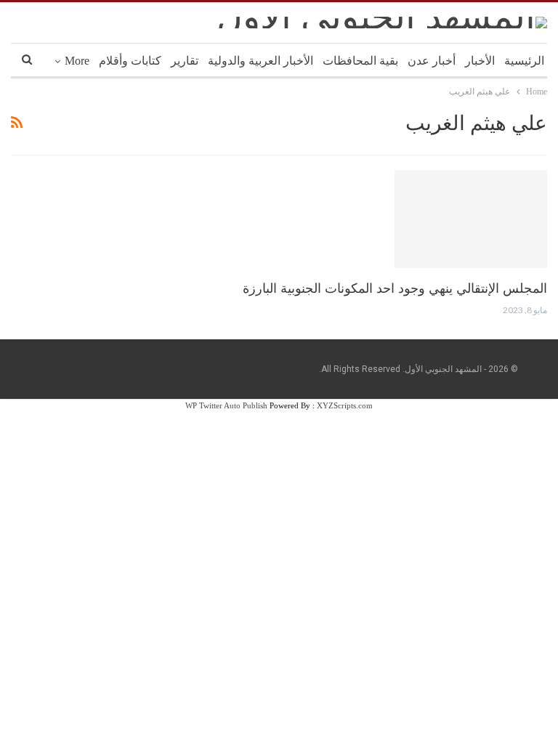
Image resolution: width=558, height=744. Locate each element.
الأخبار (480, 60)
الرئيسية (524, 60)
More (77, 60)
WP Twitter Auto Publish (226, 405)
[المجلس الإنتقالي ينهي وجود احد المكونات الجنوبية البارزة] (471, 218)
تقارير (184, 60)
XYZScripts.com (345, 405)
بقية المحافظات (360, 60)
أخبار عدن (432, 60)
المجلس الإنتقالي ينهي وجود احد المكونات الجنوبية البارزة (395, 288)
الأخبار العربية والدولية (260, 60)
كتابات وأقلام (130, 60)
